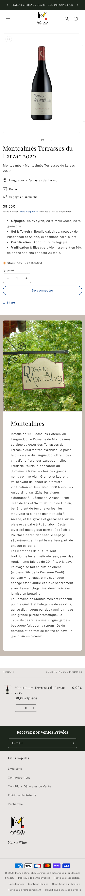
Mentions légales (38, 884)
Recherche (15, 804)
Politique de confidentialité (34, 877)
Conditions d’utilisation (66, 884)
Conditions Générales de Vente (29, 786)
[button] (8, 18)
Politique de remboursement (24, 890)
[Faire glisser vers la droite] (51, 140)
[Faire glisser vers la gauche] (33, 140)
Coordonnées (17, 884)
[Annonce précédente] (7, 5)
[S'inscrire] (72, 743)
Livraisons (15, 768)
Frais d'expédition (29, 211)
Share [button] (11, 302)
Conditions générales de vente (63, 890)
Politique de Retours (22, 795)
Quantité (8, 270)
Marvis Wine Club (25, 873)
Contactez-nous (19, 777)
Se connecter (42, 290)
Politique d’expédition (67, 877)
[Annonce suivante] (77, 5)
